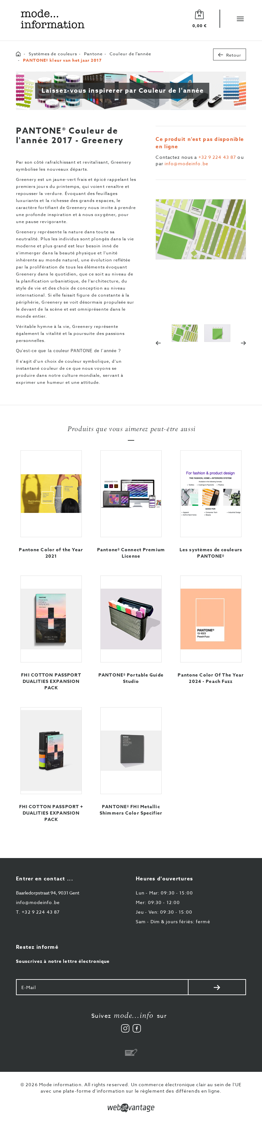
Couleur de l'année (130, 54)
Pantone (93, 54)
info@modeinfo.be (186, 163)
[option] (201, 229)
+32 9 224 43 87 (217, 157)
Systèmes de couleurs (53, 54)
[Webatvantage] (131, 1107)
